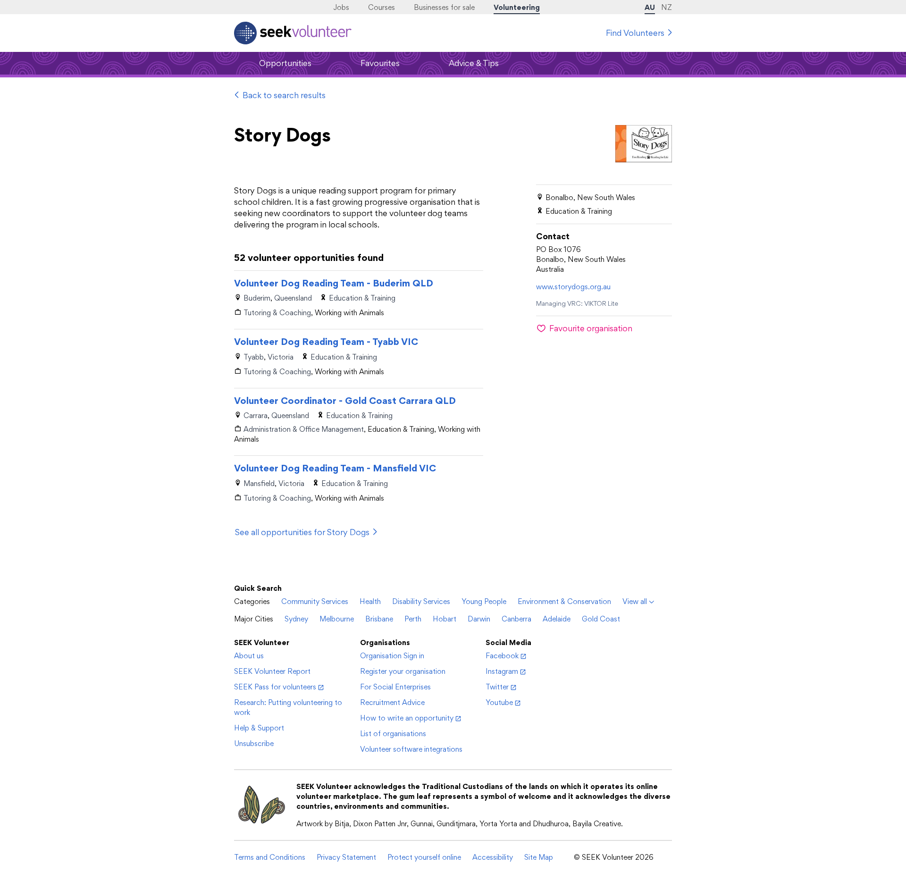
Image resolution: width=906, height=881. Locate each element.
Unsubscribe (254, 743)
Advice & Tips (474, 63)
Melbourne (336, 618)
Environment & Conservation (564, 601)
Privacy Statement (346, 857)
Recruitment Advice (392, 702)
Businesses (444, 7)
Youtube (499, 702)
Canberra (516, 618)
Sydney (296, 618)
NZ (666, 7)
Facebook (502, 655)
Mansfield (259, 483)
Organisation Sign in (392, 655)
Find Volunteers (635, 33)
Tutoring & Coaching (277, 312)
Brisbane (379, 618)
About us (249, 655)
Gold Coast (601, 618)
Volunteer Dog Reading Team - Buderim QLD (333, 283)
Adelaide (556, 618)
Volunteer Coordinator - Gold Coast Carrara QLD (345, 400)
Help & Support (259, 727)
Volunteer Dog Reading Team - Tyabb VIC (326, 341)
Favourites (380, 63)
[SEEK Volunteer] (293, 33)
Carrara (255, 415)
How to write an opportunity (406, 717)
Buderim (256, 298)
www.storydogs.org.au (573, 286)
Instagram (502, 671)
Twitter (497, 686)
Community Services (314, 601)
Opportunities (285, 63)
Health (370, 601)
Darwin (479, 618)
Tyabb (253, 356)
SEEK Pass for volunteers (275, 686)
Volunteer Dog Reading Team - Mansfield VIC (335, 468)
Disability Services (421, 601)
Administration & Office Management (303, 429)
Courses (381, 7)
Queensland (293, 298)
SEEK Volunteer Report (272, 671)
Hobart (444, 618)
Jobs (341, 7)
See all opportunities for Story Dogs (302, 532)
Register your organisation (402, 671)
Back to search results (284, 95)
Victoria (281, 356)
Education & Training (362, 298)
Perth (412, 618)
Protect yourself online (424, 857)
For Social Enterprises (395, 686)
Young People (483, 601)
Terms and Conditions (269, 857)
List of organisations (393, 733)
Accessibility (492, 857)
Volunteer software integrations (411, 749)
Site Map (538, 857)
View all (634, 601)
